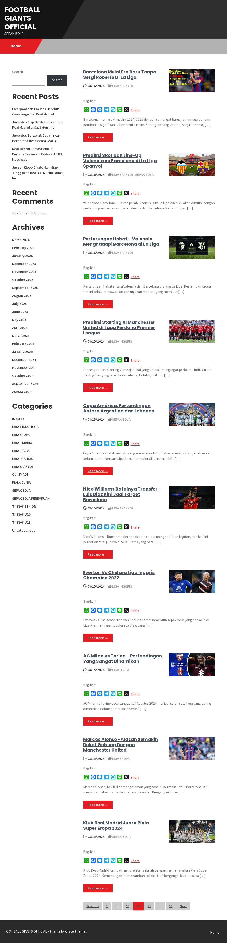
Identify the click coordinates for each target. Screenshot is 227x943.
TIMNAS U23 (21, 522)
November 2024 (24, 367)
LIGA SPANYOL (123, 85)
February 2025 (23, 343)
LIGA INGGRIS (122, 341)
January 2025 (22, 351)
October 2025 (22, 279)
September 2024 (25, 383)
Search (17, 71)
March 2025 (21, 335)
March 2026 (21, 239)
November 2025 (24, 271)
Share (135, 110)
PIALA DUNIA (21, 482)
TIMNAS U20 (21, 514)
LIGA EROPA (121, 758)
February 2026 (23, 247)
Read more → (98, 137)
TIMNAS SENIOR (24, 506)
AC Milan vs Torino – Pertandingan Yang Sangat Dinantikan (122, 658)
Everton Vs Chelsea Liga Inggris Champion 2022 (119, 575)
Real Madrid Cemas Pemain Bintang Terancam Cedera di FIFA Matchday (37, 154)
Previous (92, 906)
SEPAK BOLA (144, 174)
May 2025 (19, 319)
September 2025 (25, 287)
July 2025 (19, 303)
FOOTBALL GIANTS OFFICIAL (22, 18)
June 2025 (20, 311)
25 (149, 906)
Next (183, 906)
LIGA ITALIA (120, 669)
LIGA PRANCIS (22, 458)
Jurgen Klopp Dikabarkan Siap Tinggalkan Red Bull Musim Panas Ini (37, 172)
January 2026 (22, 255)
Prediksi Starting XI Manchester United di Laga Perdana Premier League (119, 327)
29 (170, 906)
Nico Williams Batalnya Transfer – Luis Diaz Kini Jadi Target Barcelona (122, 494)
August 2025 (21, 295)
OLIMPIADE (20, 474)
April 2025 (19, 327)
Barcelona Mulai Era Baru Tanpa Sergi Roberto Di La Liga (119, 74)
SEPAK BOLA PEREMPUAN (31, 498)
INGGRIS (18, 418)
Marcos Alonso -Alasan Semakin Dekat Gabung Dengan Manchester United (120, 744)
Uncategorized (23, 530)
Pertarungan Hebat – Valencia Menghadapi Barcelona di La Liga (121, 241)
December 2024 (24, 359)
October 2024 (22, 375)
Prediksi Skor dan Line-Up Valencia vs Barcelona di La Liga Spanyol (120, 160)
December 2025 (24, 263)
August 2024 (21, 391)
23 (127, 906)
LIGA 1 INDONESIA (25, 426)
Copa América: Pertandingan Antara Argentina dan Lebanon (118, 408)
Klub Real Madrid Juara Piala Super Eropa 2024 (116, 825)
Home (16, 46)
